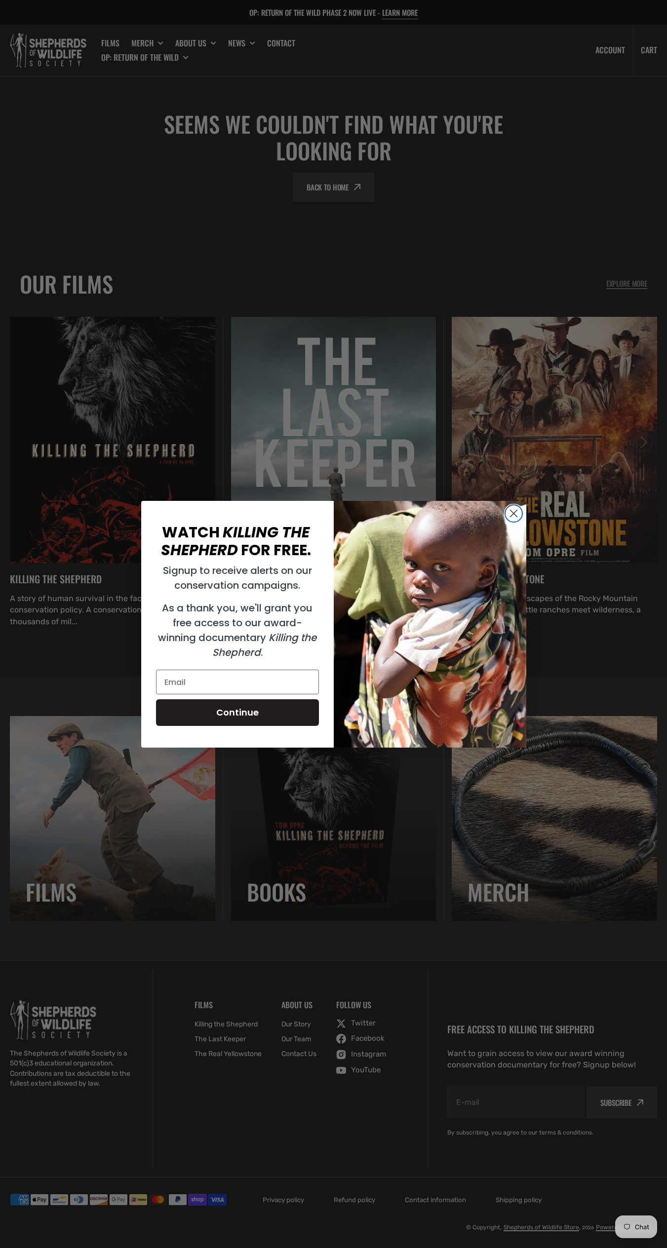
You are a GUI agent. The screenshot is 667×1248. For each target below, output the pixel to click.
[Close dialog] (513, 513)
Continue (237, 712)
